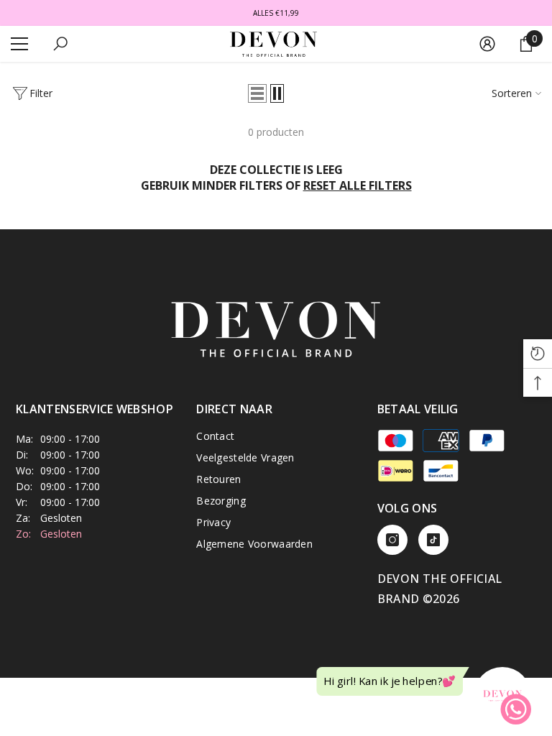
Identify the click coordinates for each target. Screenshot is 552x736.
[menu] (19, 43)
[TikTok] (433, 540)
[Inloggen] (487, 43)
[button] (257, 93)
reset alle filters (357, 185)
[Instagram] (392, 540)
